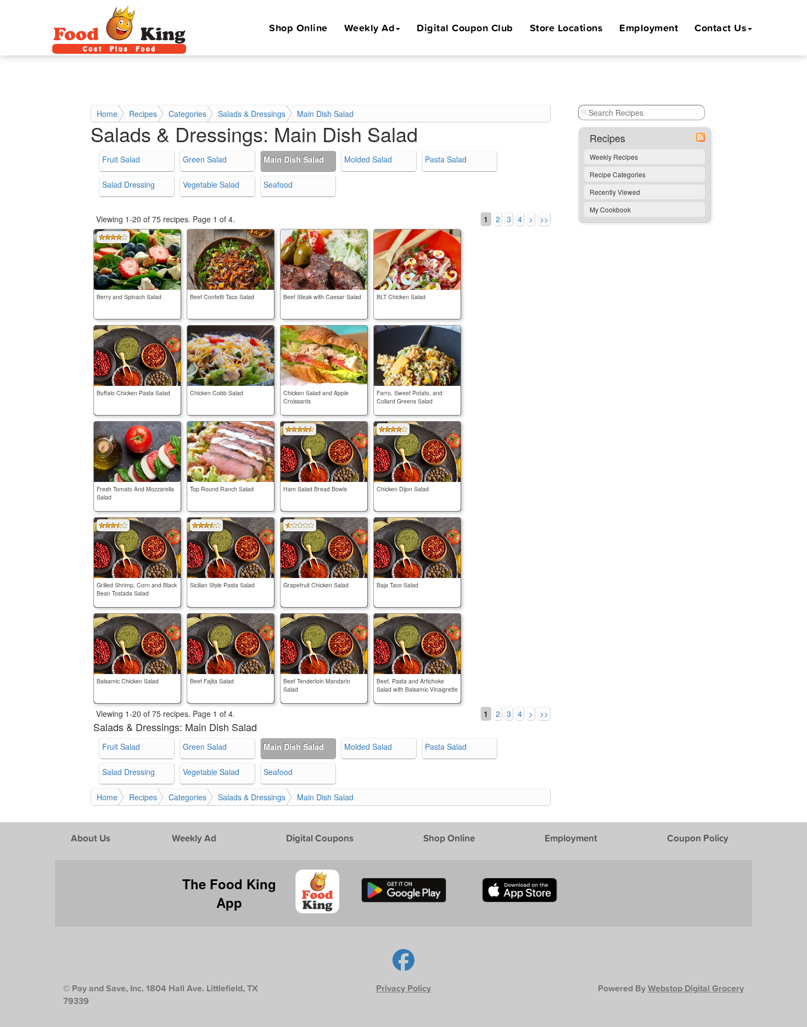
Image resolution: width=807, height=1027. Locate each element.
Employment (648, 27)
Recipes (143, 113)
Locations (566, 27)
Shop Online (298, 27)
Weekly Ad (369, 27)
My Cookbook (610, 209)
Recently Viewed (615, 192)
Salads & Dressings (251, 113)
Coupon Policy (697, 838)
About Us (90, 838)
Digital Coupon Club (465, 27)
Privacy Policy (403, 988)
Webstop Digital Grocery (696, 988)
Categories (187, 113)
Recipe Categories (618, 174)
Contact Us (720, 27)
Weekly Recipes (614, 156)
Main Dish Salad (325, 113)
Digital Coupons (320, 838)
